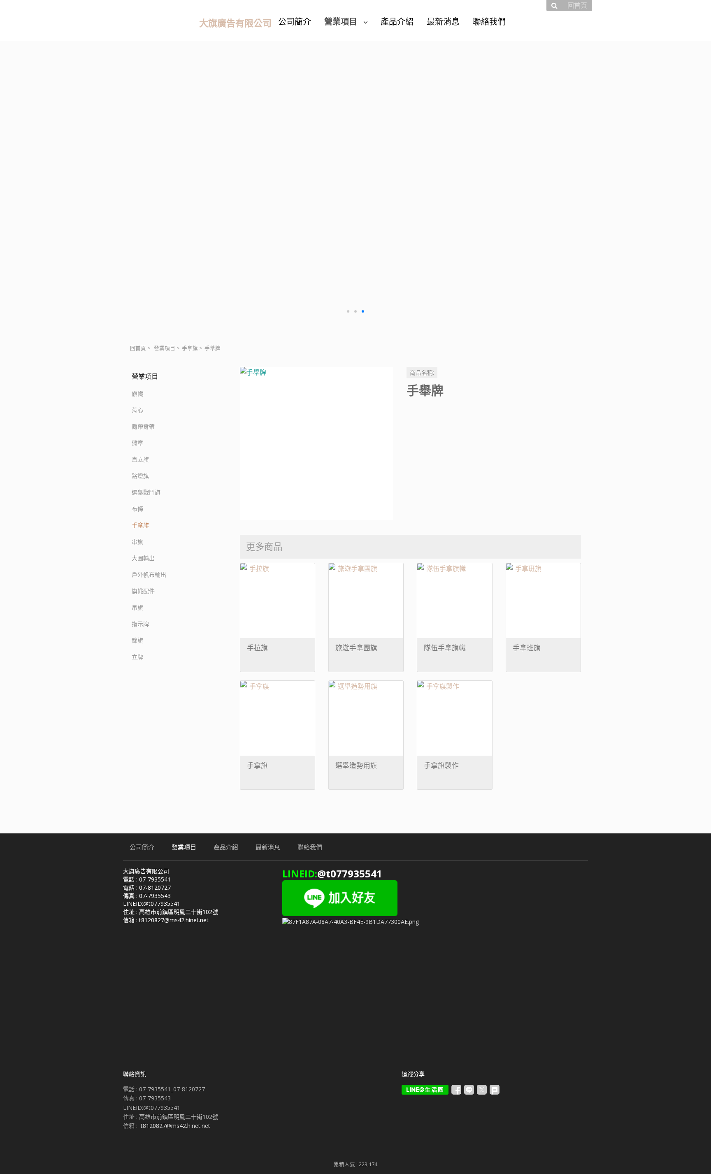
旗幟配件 (143, 591)
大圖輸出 (143, 558)
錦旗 (137, 640)
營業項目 (164, 348)
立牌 (137, 657)
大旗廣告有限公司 (235, 22)
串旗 (137, 541)
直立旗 (140, 459)
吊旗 (137, 607)
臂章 (137, 443)
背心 (137, 410)
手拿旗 (190, 348)
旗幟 (137, 393)
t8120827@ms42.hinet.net (175, 1126)
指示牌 (140, 624)
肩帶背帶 (143, 426)
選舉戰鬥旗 (146, 492)
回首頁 (138, 348)
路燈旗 (140, 476)
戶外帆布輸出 (149, 574)
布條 (137, 509)
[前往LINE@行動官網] (425, 1090)
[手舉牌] (316, 443)
